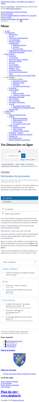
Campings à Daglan (19, 127)
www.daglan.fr (11, 395)
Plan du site (9, 391)
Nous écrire (12, 56)
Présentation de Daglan (20, 81)
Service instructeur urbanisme (18, 72)
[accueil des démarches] (19, 151)
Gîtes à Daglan (17, 129)
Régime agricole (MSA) (12, 214)
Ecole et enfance (14, 90)
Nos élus (11, 36)
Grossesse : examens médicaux (16, 285)
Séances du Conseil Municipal (18, 38)
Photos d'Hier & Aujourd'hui (10, 385)
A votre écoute (13, 58)
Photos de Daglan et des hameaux (19, 140)
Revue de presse (18, 49)
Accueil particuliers (8, 164)
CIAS (10, 74)
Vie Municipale (9, 33)
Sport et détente (14, 99)
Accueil (7, 31)
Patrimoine (16, 84)
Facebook (16, 47)
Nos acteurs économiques (17, 102)
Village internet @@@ (20, 120)
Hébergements (13, 125)
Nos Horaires (11, 346)
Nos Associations (14, 100)
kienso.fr (26, 333)
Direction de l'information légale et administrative (15, 331)
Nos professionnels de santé (21, 106)
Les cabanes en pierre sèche (21, 124)
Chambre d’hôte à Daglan (21, 131)
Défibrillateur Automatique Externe (24, 108)
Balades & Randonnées (20, 118)
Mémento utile (13, 109)
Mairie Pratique (9, 54)
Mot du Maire (13, 34)
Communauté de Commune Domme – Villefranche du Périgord (21, 51)
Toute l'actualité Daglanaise (9, 381)
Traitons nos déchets (15, 61)
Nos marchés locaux (15, 138)
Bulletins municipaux (19, 45)
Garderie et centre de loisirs (21, 95)
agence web (20, 333)
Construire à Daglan (15, 70)
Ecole (14, 91)
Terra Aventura (17, 122)
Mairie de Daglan (18, 400)
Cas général (8, 209)
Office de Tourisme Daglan (17, 115)
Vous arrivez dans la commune (18, 59)
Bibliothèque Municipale (16, 97)
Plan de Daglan (11, 345)
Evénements (12, 88)
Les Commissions (14, 40)
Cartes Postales (5, 387)
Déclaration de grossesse (29, 166)
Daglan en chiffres (14, 41)
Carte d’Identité (14, 65)
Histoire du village (18, 83)
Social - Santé (20, 164)
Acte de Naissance (14, 66)
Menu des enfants (18, 93)
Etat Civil (12, 63)
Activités (11, 116)
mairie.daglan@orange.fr (13, 8)
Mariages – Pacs (14, 68)
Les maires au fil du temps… (22, 86)
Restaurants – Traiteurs (16, 133)
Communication (14, 43)
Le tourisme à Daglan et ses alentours (20, 134)
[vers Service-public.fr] (28, 159)
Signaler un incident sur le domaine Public (22, 75)
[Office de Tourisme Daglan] (19, 374)
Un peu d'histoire (6, 383)
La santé (11, 104)
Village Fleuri (9, 111)
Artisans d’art (13, 136)
